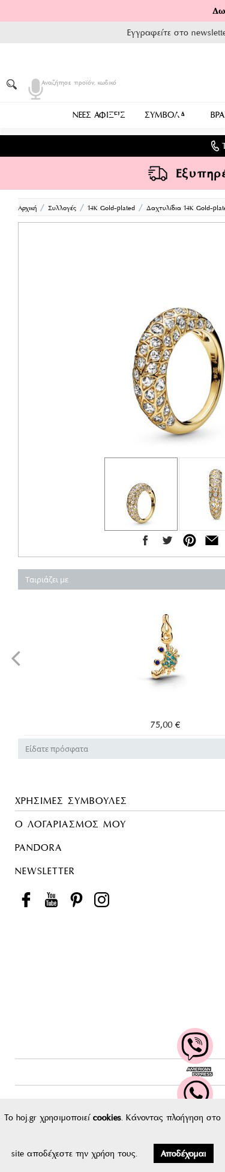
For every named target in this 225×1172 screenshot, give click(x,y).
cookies (107, 1117)
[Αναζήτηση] (14, 84)
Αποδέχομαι (183, 1153)
